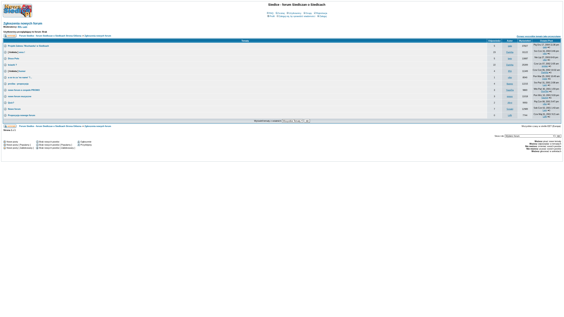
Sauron (544, 97)
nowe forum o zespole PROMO (24, 90)
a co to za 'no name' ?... (20, 77)
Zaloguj (323, 16)
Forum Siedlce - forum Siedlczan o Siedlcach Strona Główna (50, 35)
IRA (20, 27)
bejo (510, 58)
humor (22, 71)
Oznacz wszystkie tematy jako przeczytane (539, 36)
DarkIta (509, 52)
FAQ (271, 13)
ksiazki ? (12, 65)
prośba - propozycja (18, 83)
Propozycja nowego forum (21, 115)
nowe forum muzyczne (19, 96)
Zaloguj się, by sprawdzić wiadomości (297, 16)
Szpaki (510, 109)
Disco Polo (13, 58)
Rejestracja (321, 13)
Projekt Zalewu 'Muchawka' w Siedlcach (28, 46)
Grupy (309, 13)
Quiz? (11, 102)
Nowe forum (14, 109)
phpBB (275, 158)
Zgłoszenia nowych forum (22, 23)
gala (510, 46)
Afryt (510, 102)
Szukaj (281, 13)
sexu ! (22, 52)
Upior (544, 78)
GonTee (545, 91)
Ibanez (510, 83)
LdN (510, 115)
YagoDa (510, 90)
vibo (545, 53)
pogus (510, 96)
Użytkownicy (295, 13)
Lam (25, 27)
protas (545, 66)
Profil (272, 16)
